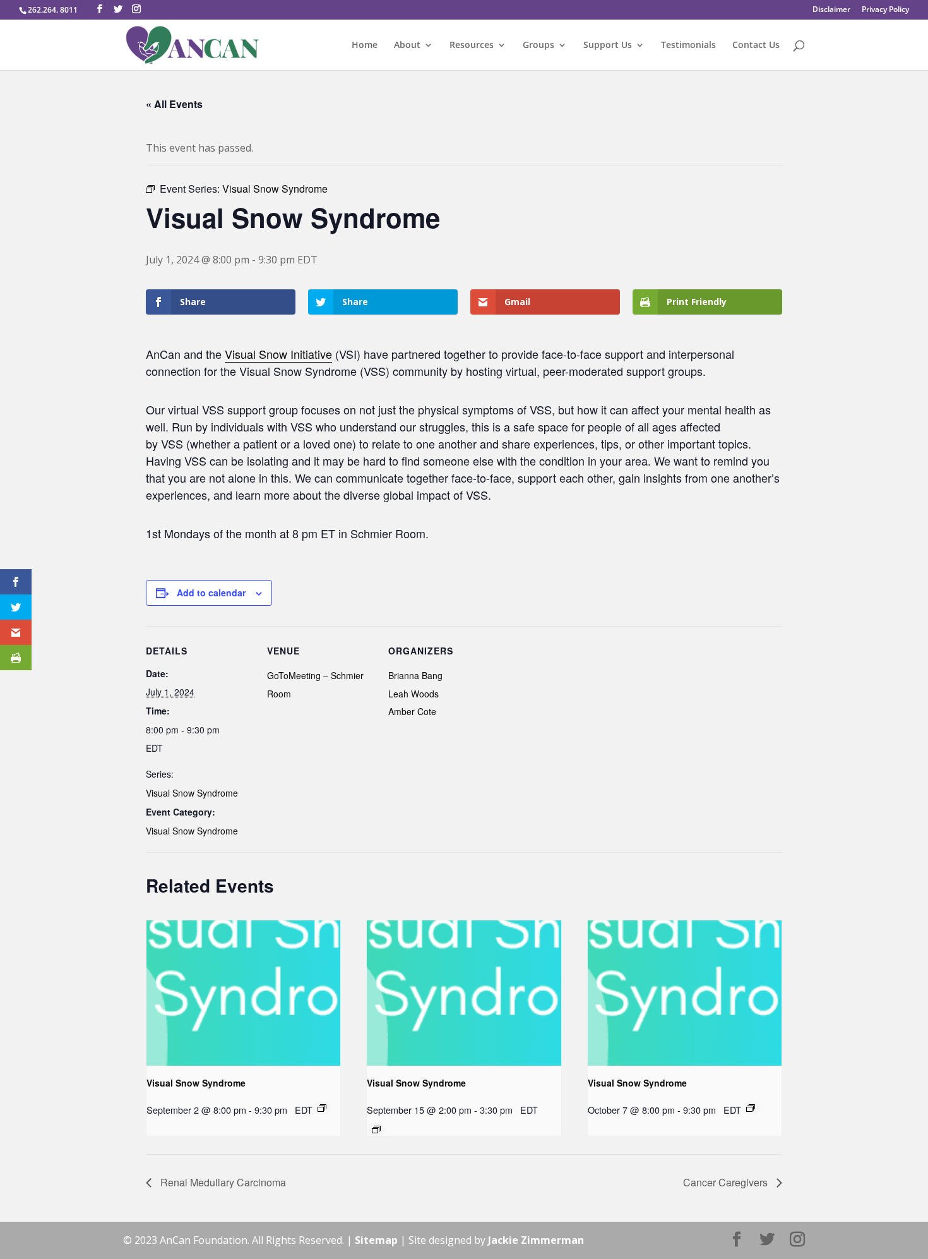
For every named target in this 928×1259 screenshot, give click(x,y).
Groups (538, 45)
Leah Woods (413, 693)
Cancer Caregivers (726, 1182)
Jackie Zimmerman (536, 1240)
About (407, 45)
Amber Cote (412, 711)
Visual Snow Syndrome (192, 792)
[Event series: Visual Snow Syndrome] (322, 1108)
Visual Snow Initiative (278, 354)
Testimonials (688, 45)
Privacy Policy (885, 10)
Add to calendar (211, 592)
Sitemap (376, 1240)
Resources (471, 45)
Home (365, 45)
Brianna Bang (415, 675)
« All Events (174, 104)
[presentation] (243, 993)
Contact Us (756, 45)
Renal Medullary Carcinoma (222, 1182)
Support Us (607, 45)
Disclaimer (831, 10)
